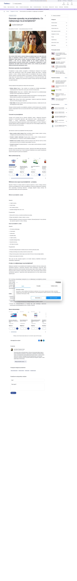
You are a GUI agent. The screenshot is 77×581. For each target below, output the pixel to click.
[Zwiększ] (15, 175)
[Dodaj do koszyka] (17, 175)
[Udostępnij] (45, 15)
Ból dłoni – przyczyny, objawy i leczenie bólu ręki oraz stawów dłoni (61, 67)
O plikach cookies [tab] (54, 285)
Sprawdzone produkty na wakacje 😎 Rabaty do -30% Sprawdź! (38, 9)
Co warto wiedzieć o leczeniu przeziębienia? (61, 59)
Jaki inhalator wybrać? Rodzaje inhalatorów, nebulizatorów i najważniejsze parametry (61, 81)
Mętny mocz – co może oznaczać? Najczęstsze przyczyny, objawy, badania (60, 72)
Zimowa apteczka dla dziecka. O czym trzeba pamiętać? (61, 99)
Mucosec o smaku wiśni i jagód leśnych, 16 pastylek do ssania (13, 321)
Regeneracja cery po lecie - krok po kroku (61, 86)
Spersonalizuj (37, 297)
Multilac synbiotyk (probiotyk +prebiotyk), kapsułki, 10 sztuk (35, 321)
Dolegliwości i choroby (14, 11)
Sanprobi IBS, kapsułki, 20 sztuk (35, 167)
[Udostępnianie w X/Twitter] (41, 340)
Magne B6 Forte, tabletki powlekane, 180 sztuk (13, 167)
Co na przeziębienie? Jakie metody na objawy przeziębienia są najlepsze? (61, 54)
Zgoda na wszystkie (53, 297)
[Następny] (45, 178)
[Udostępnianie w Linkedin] (43, 340)
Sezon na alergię (58, 89)
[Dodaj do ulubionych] (17, 158)
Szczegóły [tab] (38, 285)
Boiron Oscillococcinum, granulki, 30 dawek (24, 320)
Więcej (66, 77)
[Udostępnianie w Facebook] (39, 340)
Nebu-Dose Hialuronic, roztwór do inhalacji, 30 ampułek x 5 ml (23, 167)
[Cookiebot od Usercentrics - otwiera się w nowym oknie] (56, 282)
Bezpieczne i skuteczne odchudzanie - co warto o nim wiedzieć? (61, 94)
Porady (7, 11)
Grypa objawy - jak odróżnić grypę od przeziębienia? (60, 63)
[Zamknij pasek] (74, 9)
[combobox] (36, 3)
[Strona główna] (4, 11)
